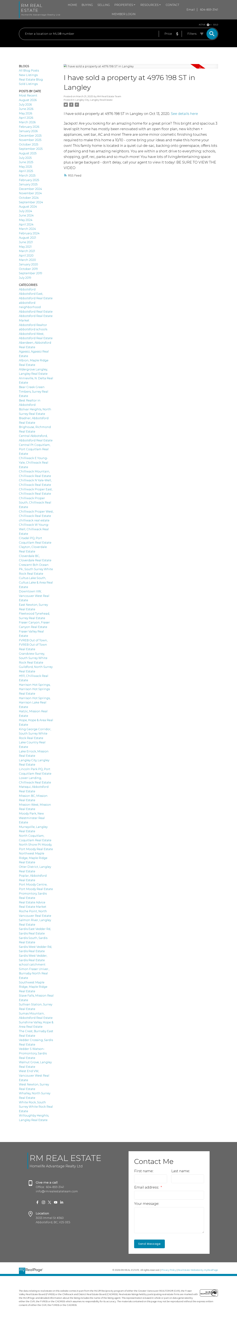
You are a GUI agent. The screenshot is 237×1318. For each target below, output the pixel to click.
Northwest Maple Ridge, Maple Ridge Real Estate (33, 858)
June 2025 (26, 162)
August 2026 (28, 100)
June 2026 (26, 109)
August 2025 (28, 153)
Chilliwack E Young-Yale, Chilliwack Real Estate (33, 462)
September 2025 (31, 148)
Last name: (180, 1171)
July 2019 (25, 277)
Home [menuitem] (72, 5)
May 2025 (25, 166)
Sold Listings (28, 84)
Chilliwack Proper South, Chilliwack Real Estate (35, 503)
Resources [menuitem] (149, 5)
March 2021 (27, 251)
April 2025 (26, 171)
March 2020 (27, 260)
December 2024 (30, 189)
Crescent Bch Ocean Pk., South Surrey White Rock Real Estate (36, 569)
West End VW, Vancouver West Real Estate (34, 1075)
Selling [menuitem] (104, 5)
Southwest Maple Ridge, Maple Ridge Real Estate (33, 987)
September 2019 (30, 273)
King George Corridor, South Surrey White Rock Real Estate (35, 734)
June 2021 (26, 242)
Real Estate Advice (32, 902)
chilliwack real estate (34, 520)
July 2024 (25, 211)
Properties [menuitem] (123, 5)
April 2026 (26, 117)
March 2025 (27, 175)
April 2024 (26, 224)
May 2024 (25, 220)
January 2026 (28, 131)
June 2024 (26, 215)
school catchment (32, 964)
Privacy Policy (168, 1270)
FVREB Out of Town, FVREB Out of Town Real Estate (33, 645)
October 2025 (28, 144)
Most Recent (28, 95)
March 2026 (27, 122)
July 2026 (25, 104)
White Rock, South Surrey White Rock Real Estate (36, 1107)
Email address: (147, 1187)
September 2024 (31, 202)
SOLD (215, 25)
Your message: (146, 1204)
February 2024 (29, 233)
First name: (143, 1171)
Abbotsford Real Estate (36, 311)
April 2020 (26, 255)
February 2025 (29, 180)
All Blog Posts (29, 70)
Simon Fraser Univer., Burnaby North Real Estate (34, 973)
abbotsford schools (33, 329)
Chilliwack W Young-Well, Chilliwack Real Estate (34, 529)
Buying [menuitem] (87, 5)
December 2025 (30, 135)
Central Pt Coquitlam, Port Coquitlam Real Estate (34, 449)
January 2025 (28, 184)
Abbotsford (27, 289)
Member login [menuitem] (124, 14)
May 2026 (25, 113)
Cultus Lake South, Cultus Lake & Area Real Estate (36, 582)
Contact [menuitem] (172, 5)
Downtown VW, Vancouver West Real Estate (34, 596)
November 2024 (30, 193)
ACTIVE (202, 25)
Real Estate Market (32, 906)
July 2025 (25, 157)
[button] (37, 1202)
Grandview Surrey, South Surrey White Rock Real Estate (33, 658)
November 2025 (30, 140)
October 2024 (29, 197)
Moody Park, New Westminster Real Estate (32, 818)
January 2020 (28, 264)
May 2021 (25, 246)
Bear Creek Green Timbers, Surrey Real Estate (33, 391)
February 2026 (29, 126)
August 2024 (28, 206)
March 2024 (27, 228)
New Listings (28, 75)
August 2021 (27, 237)
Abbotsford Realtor (33, 325)
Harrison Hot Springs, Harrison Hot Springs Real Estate (34, 689)
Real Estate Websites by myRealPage (198, 1270)
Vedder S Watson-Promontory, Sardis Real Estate (33, 1053)
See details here (184, 114)
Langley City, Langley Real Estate (94, 99)
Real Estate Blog (31, 79)
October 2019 (28, 269)
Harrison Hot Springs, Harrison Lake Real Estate (34, 702)
